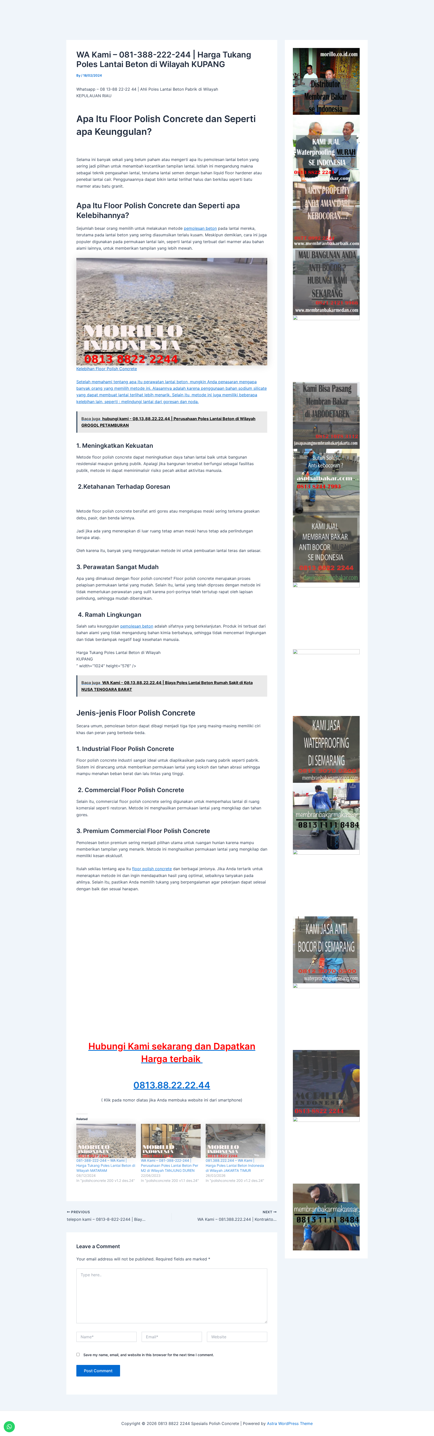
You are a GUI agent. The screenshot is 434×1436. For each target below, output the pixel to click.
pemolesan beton (200, 228)
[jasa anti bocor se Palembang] (326, 1150)
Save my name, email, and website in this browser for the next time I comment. (148, 1355)
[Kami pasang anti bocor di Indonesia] (326, 1083)
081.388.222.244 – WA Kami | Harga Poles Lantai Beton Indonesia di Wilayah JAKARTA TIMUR (235, 1165)
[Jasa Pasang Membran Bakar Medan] (326, 281)
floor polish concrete (152, 868)
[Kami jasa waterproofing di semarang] (326, 749)
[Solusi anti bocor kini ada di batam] (326, 883)
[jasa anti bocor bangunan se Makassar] (326, 1217)
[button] (287, 12)
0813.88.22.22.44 (171, 1085)
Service (285, 12)
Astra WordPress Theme (290, 1423)
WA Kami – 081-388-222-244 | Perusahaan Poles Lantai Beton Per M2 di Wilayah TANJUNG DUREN (169, 1165)
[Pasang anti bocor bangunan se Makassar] (326, 816)
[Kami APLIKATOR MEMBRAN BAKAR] (326, 549)
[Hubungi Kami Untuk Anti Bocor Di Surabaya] (326, 348)
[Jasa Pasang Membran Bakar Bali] (326, 215)
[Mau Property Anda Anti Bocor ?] (326, 1016)
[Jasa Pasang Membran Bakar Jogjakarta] (326, 682)
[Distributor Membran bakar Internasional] (326, 81)
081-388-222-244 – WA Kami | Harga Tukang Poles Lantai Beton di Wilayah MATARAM (105, 1165)
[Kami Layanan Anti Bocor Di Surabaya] (326, 615)
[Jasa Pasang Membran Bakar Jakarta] (326, 415)
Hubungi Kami (327, 12)
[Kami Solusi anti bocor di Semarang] (326, 949)
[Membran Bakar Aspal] (326, 148)
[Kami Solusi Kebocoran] (326, 482)
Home (259, 12)
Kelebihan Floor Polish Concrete (106, 368)
